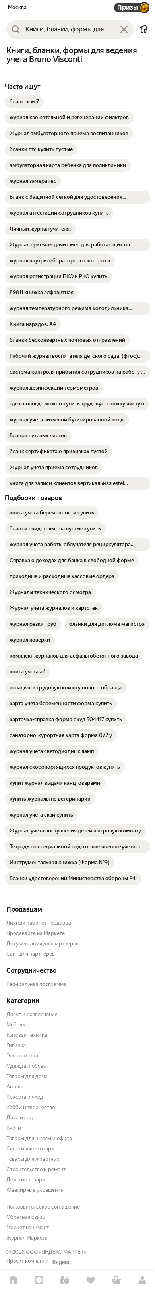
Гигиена (16, 1045)
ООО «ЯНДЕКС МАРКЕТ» (56, 1252)
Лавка (65, 1280)
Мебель (15, 1025)
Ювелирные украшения (35, 1190)
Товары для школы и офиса (39, 1138)
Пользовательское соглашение (43, 1207)
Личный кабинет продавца (38, 923)
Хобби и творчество (30, 1107)
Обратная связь (25, 1217)
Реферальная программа (36, 984)
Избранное (90, 1280)
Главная (13, 1280)
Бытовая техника (26, 1035)
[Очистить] (124, 29)
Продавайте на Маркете (35, 933)
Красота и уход (24, 1097)
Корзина (116, 1280)
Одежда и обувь (26, 1066)
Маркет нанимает (27, 1227)
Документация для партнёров (42, 944)
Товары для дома (27, 1076)
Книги (13, 1128)
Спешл (39, 1280)
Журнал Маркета (27, 1238)
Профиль (142, 1280)
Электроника (22, 1056)
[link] (24, 101)
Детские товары (26, 1180)
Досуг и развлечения (32, 1014)
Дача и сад (19, 1118)
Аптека (14, 1087)
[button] (144, 29)
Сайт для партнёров (30, 954)
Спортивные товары (30, 1149)
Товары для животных (33, 1159)
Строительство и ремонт (36, 1169)
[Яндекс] (61, 1262)
